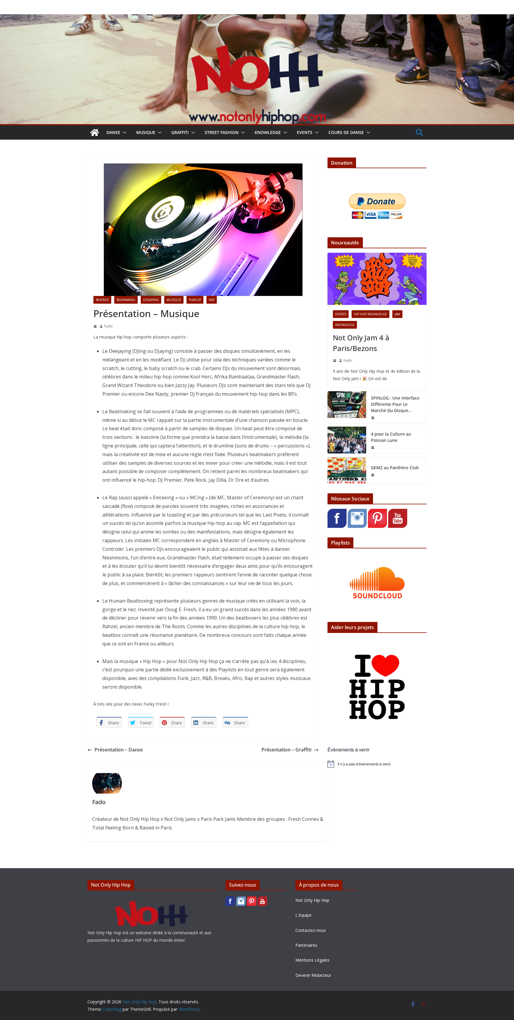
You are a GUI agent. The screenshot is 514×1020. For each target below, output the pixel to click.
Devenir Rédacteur (313, 975)
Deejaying (151, 300)
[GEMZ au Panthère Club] (346, 470)
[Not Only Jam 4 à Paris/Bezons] (377, 279)
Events (304, 132)
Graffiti (180, 132)
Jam (397, 314)
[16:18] (372, 475)
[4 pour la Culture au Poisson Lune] (346, 440)
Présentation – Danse (119, 749)
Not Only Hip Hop (312, 900)
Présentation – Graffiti (286, 749)
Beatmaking (126, 300)
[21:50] (372, 417)
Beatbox (102, 300)
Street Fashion (222, 132)
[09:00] (95, 326)
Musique (145, 132)
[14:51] (334, 360)
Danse (113, 132)
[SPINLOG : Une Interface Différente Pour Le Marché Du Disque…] (346, 407)
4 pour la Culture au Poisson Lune (391, 437)
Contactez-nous (310, 930)
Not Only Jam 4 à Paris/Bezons (361, 343)
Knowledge (268, 132)
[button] (123, 132)
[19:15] (372, 447)
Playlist (195, 300)
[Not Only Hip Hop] (257, 18)
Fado (108, 326)
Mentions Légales (312, 960)
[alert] (377, 764)
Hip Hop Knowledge (370, 314)
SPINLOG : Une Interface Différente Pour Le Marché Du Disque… (395, 404)
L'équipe (303, 915)
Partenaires (306, 945)
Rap (211, 300)
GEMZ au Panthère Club (395, 467)
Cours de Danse (346, 132)
